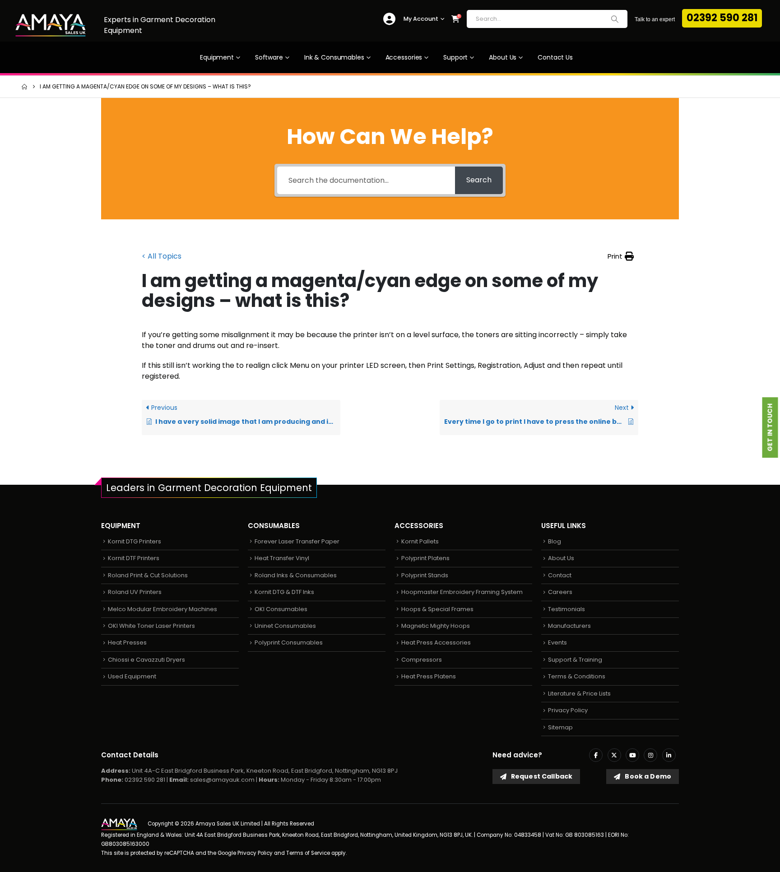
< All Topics (161, 256)
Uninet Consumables (285, 626)
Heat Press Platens (428, 676)
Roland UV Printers (135, 592)
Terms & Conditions (576, 676)
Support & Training (575, 659)
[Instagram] (650, 755)
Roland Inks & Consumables (296, 575)
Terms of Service (308, 853)
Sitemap (560, 727)
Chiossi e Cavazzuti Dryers (146, 659)
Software (269, 57)
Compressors (421, 659)
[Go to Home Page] (24, 86)
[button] (621, 256)
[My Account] (389, 19)
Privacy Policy (568, 710)
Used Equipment (132, 676)
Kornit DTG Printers (134, 541)
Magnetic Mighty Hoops (435, 626)
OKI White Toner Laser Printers (151, 626)
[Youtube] (632, 755)
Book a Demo (647, 776)
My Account (421, 19)
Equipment (217, 57)
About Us (502, 57)
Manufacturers (569, 626)
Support (455, 57)
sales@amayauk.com (222, 779)
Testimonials (566, 609)
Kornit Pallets (420, 541)
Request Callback (541, 776)
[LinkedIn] (669, 755)
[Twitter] (614, 755)
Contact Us (555, 57)
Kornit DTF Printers (133, 558)
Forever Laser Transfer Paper (297, 541)
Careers (560, 592)
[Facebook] (596, 755)
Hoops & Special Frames (437, 609)
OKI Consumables (281, 609)
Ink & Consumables (334, 57)
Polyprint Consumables (289, 642)
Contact (559, 575)
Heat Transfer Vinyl (282, 558)
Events (557, 642)
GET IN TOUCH (770, 428)
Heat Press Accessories (436, 642)
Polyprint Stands (424, 575)
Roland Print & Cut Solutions (148, 575)
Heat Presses (127, 642)
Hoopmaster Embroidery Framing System (462, 592)
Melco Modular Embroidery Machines (162, 609)
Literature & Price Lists (579, 693)
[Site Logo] (50, 25)
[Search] (614, 19)
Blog (554, 541)
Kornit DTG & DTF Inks (284, 592)
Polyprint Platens (425, 558)
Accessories (403, 57)
